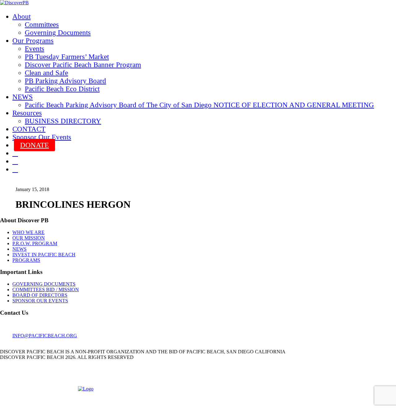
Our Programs (33, 41)
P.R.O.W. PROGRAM (34, 243)
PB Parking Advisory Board (65, 81)
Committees (42, 24)
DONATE (34, 145)
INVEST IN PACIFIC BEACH (43, 254)
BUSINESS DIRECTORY (63, 121)
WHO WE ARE (28, 232)
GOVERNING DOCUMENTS (43, 284)
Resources (27, 113)
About (21, 16)
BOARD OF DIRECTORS (39, 295)
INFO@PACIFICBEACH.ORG (44, 335)
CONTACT (28, 129)
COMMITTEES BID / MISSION (45, 289)
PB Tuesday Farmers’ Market (67, 57)
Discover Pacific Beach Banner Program (83, 65)
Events (34, 49)
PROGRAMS (26, 260)
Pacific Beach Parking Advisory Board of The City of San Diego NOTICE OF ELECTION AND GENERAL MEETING (199, 105)
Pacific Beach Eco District (62, 89)
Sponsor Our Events (41, 137)
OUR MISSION (28, 238)
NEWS (22, 97)
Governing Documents (58, 32)
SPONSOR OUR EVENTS (40, 300)
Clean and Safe (46, 73)
